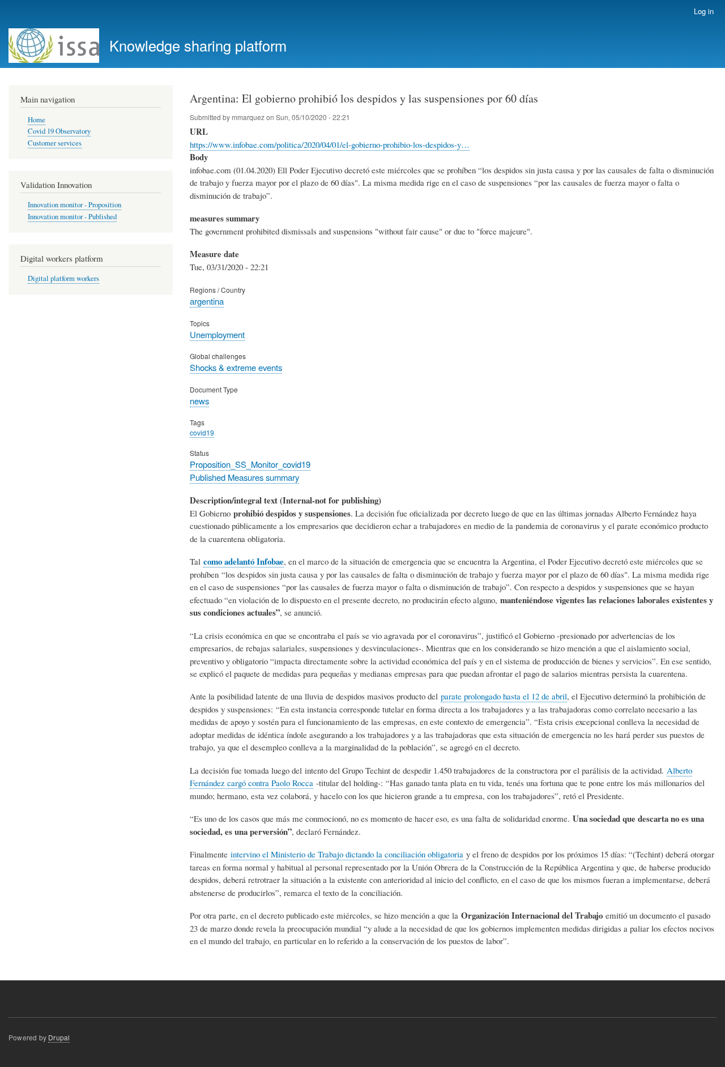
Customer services (55, 143)
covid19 (202, 432)
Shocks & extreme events (236, 367)
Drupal (59, 1037)
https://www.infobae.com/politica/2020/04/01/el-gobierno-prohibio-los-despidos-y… (330, 144)
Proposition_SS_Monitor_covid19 (250, 464)
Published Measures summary (244, 477)
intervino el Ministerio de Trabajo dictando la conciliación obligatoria (347, 854)
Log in (704, 11)
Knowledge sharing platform (198, 45)
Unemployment (217, 334)
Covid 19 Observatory (59, 131)
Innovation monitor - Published (72, 216)
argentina (207, 301)
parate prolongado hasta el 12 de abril (504, 696)
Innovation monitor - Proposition (74, 205)
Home (36, 120)
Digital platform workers (63, 278)
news (199, 401)
